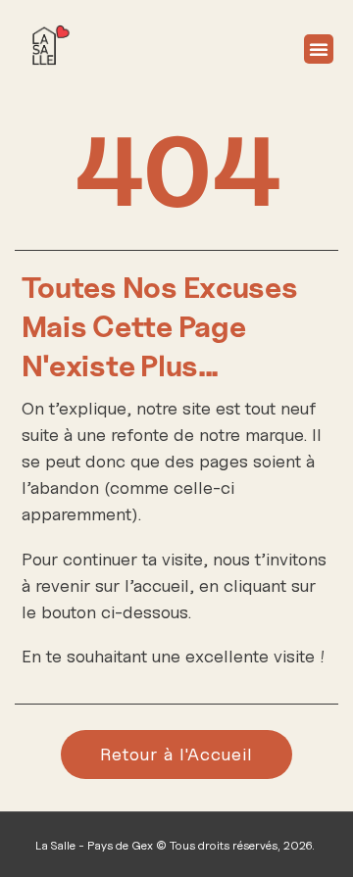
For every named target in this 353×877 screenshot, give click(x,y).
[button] (318, 49)
